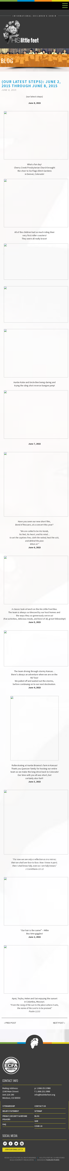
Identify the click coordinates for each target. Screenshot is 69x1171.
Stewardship (9, 1106)
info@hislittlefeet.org (44, 1094)
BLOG (36, 1116)
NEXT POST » (59, 1022)
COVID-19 (38, 1126)
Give (36, 1121)
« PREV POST (10, 1022)
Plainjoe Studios (52, 1160)
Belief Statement (11, 1111)
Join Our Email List (13, 1149)
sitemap (38, 1111)
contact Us (40, 1106)
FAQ (4, 1124)
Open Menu (65, 6)
